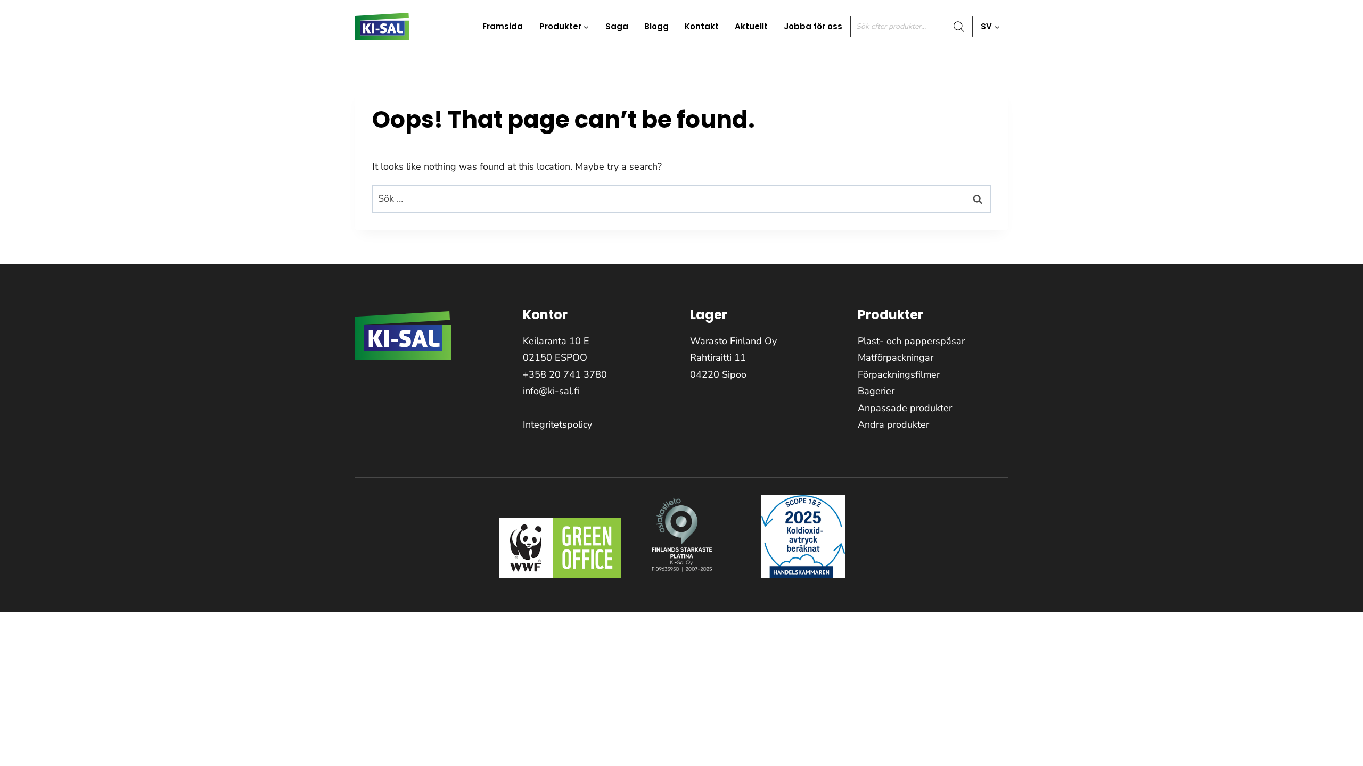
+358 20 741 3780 (565, 374)
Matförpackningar (895, 357)
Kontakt (702, 26)
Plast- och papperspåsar (911, 341)
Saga (616, 26)
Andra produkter (893, 424)
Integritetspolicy (557, 424)
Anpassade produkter (905, 408)
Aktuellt (751, 26)
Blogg (656, 26)
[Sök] (959, 26)
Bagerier (876, 391)
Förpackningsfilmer (899, 374)
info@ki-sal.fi (551, 391)
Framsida (502, 26)
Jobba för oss (813, 26)
